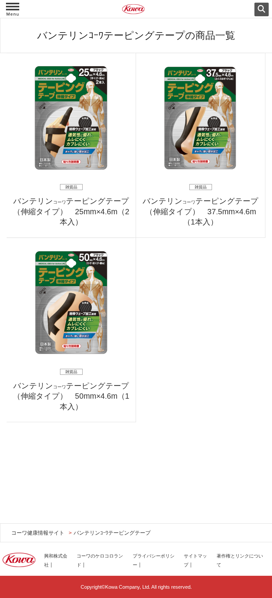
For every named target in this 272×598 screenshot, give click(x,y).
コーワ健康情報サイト (37, 533)
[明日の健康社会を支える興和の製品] (136, 10)
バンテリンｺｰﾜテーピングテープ (112, 533)
